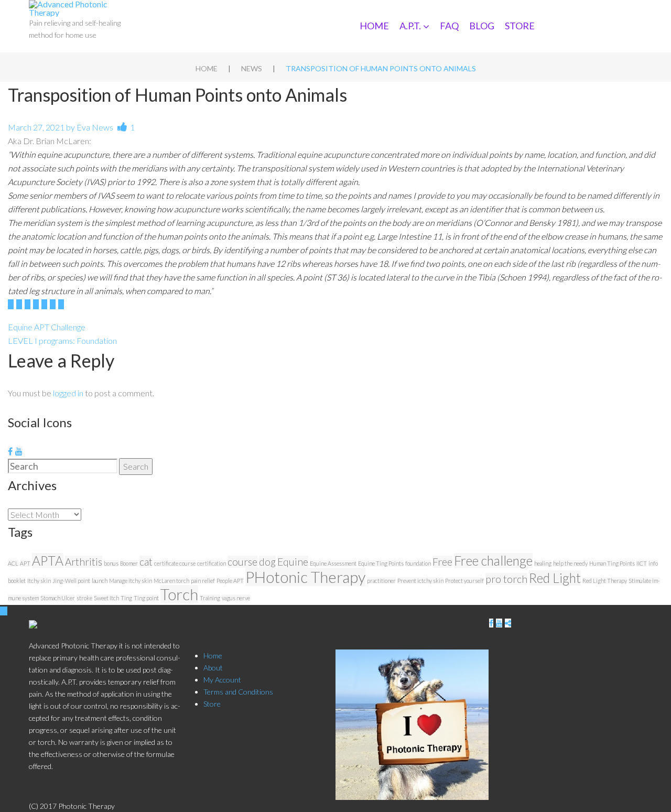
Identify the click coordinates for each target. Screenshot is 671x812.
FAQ (449, 25)
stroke (84, 597)
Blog (481, 25)
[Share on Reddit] (61, 304)
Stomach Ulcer (57, 597)
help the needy (570, 563)
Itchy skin (39, 580)
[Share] (508, 623)
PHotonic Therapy (305, 577)
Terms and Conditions (238, 691)
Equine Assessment (333, 563)
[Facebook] (10, 451)
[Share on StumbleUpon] (53, 304)
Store (520, 25)
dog (267, 562)
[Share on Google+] (27, 304)
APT (25, 563)
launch (99, 580)
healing (542, 563)
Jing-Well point (71, 580)
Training (210, 597)
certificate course (175, 563)
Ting (126, 597)
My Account (222, 679)
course (242, 562)
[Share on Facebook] (11, 304)
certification (211, 563)
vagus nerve (236, 597)
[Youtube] (19, 451)
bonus (111, 563)
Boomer (129, 563)
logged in (68, 393)
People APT (230, 580)
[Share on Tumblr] (44, 304)
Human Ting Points (612, 563)
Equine (292, 562)
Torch (179, 594)
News (251, 68)
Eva (83, 127)
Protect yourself (464, 580)
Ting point (146, 597)
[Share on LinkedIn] (36, 304)
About (213, 667)
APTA (47, 560)
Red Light (555, 578)
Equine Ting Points (381, 563)
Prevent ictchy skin (420, 580)
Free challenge (493, 560)
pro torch (506, 579)
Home (374, 25)
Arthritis (83, 562)
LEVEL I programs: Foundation (62, 340)
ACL (13, 563)
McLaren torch (171, 580)
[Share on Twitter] (19, 304)
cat (146, 562)
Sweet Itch (106, 597)
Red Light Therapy (604, 580)
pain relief (203, 580)
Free (442, 562)
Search (135, 466)
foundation (418, 563)
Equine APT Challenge (46, 327)
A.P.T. (410, 25)
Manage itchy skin (130, 580)
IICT (641, 563)
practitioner (381, 580)
